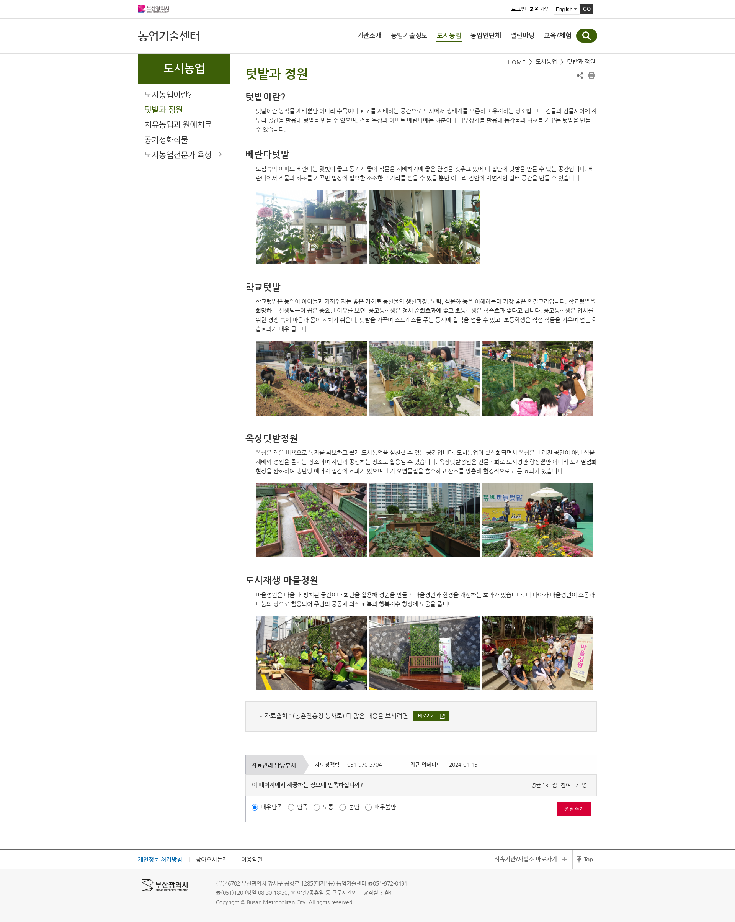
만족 (302, 807)
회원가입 (540, 9)
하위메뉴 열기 (220, 154)
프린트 (591, 75)
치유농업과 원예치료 (178, 124)
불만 (354, 807)
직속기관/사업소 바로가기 (525, 859)
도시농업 (546, 61)
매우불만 (385, 807)
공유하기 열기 (580, 75)
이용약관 (252, 859)
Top (588, 859)
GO (587, 9)
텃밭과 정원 (163, 109)
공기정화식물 (166, 140)
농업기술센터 (169, 36)
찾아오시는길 (212, 859)
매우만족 (271, 807)
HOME (517, 62)
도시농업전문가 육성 (178, 155)
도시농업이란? (168, 94)
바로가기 (426, 716)
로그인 (518, 9)
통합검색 (586, 36)
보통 (328, 807)
